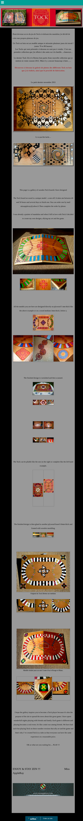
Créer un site (47, 818)
